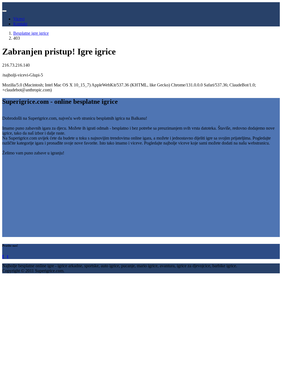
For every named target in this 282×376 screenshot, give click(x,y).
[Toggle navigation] (4, 11)
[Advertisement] (141, 198)
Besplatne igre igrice (31, 33)
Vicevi (19, 19)
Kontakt (20, 23)
